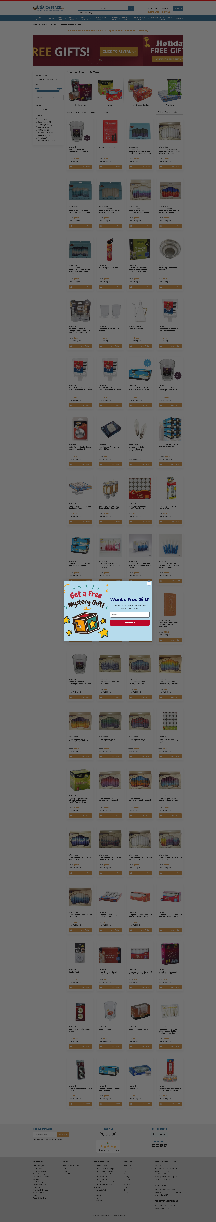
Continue (130, 622)
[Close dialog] (149, 583)
